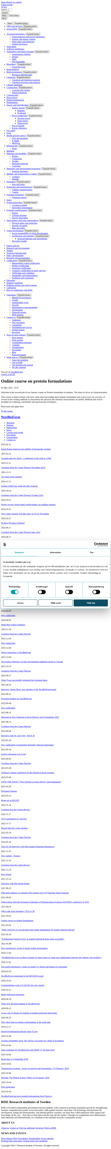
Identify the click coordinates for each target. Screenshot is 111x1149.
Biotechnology (12, 69)
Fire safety (10, 130)
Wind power (22, 123)
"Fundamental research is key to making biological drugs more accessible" (32, 939)
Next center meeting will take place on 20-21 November (25, 514)
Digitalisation (12, 102)
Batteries (21, 110)
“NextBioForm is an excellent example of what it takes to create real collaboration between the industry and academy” (51, 957)
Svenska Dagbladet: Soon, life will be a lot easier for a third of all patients (32, 1041)
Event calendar (47, 1138)
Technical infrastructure (16, 253)
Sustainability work (20, 302)
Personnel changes (9, 791)
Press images (17, 337)
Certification (11, 260)
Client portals (6, 5)
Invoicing (16, 332)
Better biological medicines (12, 994)
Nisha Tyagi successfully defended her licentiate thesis (24, 680)
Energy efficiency (19, 128)
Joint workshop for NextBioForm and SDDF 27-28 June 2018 (27, 1050)
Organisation (17, 310)
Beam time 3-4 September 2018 (14, 1059)
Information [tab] (55, 552)
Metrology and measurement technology (23, 168)
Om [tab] (91, 552)
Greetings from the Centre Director (16, 634)
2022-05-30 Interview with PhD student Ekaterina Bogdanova (27, 846)
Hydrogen (21, 113)
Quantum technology (15, 195)
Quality (15, 300)
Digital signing (18, 330)
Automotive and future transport (20, 51)
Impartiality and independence (25, 275)
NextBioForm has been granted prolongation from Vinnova (26, 1096)
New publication (8, 615)
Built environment (14, 72)
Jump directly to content (11, 2)
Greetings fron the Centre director (15, 809)
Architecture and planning (23, 236)
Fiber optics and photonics (23, 42)
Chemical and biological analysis (26, 80)
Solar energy (22, 121)
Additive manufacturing (22, 190)
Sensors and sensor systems (23, 39)
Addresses (16, 320)
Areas (10, 23)
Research (10, 423)
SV (2, 7)
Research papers (19, 355)
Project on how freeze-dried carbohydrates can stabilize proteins (28, 504)
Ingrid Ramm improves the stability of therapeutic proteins (26, 449)
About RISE (11, 29)
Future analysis (12, 246)
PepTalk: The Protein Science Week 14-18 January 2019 (25, 1078)
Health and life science (16, 135)
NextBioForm (17, 372)
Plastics (15, 156)
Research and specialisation (18, 258)
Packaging (10, 182)
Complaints (17, 325)
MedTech (16, 143)
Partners (9, 425)
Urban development (14, 230)
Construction (11, 87)
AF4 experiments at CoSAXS (14, 819)
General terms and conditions (35, 1141)
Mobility (15, 179)
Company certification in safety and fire (29, 270)
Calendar (16, 345)
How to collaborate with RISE (19, 290)
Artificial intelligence (15, 49)
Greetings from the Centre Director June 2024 (20, 532)
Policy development (14, 255)
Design (15, 213)
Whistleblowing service (22, 327)
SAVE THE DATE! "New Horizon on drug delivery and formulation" (31, 782)
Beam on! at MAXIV (10, 800)
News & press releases (16, 335)
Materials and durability (16, 153)
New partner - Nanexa (10, 856)
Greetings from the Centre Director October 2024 (22, 495)
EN (5, 7)
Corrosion (16, 166)
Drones (15, 57)
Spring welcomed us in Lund (13, 754)
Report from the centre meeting (14, 828)
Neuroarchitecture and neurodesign (32, 238)
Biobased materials (20, 163)
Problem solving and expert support (21, 285)
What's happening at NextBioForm (16, 652)
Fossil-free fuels (18, 67)
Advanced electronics (15, 34)
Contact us (11, 317)
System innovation (14, 202)
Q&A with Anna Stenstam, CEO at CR (18, 911)
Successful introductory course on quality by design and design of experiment (34, 967)
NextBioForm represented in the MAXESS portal (22, 976)
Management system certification (26, 263)
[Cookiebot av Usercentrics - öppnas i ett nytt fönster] (96, 545)
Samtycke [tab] (19, 552)
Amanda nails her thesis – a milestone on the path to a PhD (26, 458)
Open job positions (20, 360)
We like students (19, 367)
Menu (4, 16)
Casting (15, 192)
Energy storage (18, 108)
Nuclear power (23, 118)
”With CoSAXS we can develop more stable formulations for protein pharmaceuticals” (38, 930)
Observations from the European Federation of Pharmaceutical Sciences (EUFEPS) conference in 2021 (45, 902)
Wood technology (19, 92)
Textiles (15, 161)
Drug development (20, 138)
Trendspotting (18, 347)
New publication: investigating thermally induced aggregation (27, 745)
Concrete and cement (21, 90)
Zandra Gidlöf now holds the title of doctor (19, 486)
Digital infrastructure (15, 100)
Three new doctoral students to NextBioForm (20, 1004)
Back (4, 18)
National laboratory (20, 171)
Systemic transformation (16, 210)
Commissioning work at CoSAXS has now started (22, 985)
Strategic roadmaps (14, 283)
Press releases (7, 1138)
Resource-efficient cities (22, 75)
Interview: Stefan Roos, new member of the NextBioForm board (28, 689)
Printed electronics (20, 44)
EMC (14, 59)
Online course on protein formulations (17, 920)
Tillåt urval (56, 603)
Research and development (18, 248)
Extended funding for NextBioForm (16, 699)
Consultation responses (22, 342)
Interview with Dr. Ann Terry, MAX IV (18, 736)
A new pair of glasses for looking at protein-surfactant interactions (29, 1013)
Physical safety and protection (24, 223)
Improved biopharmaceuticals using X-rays (19, 1031)
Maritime (10, 151)
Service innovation (20, 218)
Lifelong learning (19, 215)
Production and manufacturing (19, 187)
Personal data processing (11, 1141)
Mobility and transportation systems (21, 174)
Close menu (14, 16)
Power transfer (18, 126)
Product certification (20, 266)
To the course (7, 411)
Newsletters (23, 1138)
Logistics (16, 177)
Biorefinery (11, 64)
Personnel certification (21, 268)
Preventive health (19, 241)
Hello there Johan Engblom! (13, 625)
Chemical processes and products (26, 82)
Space (9, 200)
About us (5, 1128)
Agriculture (11, 46)
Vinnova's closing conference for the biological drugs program (27, 772)
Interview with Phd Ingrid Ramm (15, 883)
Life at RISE (17, 362)
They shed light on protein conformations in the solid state (25, 1022)
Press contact (17, 340)
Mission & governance (21, 297)
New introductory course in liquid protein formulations (24, 948)
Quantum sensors (19, 197)
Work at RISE (50, 1128)
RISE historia (17, 315)
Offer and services (14, 26)
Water (14, 148)
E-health (15, 141)
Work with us (12, 357)
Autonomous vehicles (21, 54)
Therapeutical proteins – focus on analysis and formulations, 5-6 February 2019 (35, 1068)
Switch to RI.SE (8, 374)
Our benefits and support (22, 365)
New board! (6, 874)
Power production (19, 115)
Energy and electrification (17, 105)
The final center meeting (11, 477)
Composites (17, 159)
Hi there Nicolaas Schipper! (13, 523)
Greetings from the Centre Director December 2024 (23, 467)
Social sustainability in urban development (30, 233)
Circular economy (19, 205)
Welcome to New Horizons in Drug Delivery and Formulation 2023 (30, 717)
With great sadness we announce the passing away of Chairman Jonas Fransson (35, 893)
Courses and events (14, 432)
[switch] (42, 592)
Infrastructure (12, 146)
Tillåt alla (91, 603)
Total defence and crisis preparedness (22, 220)
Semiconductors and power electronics (28, 37)
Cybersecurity (12, 95)
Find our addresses (27, 1128)
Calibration (11, 288)
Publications (11, 427)
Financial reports (19, 312)
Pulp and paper (18, 184)
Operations (11, 295)
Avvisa (20, 603)
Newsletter (16, 350)
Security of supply (19, 225)
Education (10, 280)
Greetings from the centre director (15, 865)
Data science (11, 97)
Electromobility (18, 61)
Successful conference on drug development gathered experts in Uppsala (32, 662)
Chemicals (10, 77)
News (9, 430)
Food (8, 133)
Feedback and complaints (23, 278)
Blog (14, 352)
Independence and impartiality (25, 307)
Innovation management (22, 207)
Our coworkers (18, 322)
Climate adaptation (14, 85)
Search (4, 10)
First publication (8, 1087)
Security (15, 305)
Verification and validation (23, 273)
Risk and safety (18, 228)
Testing (9, 250)
